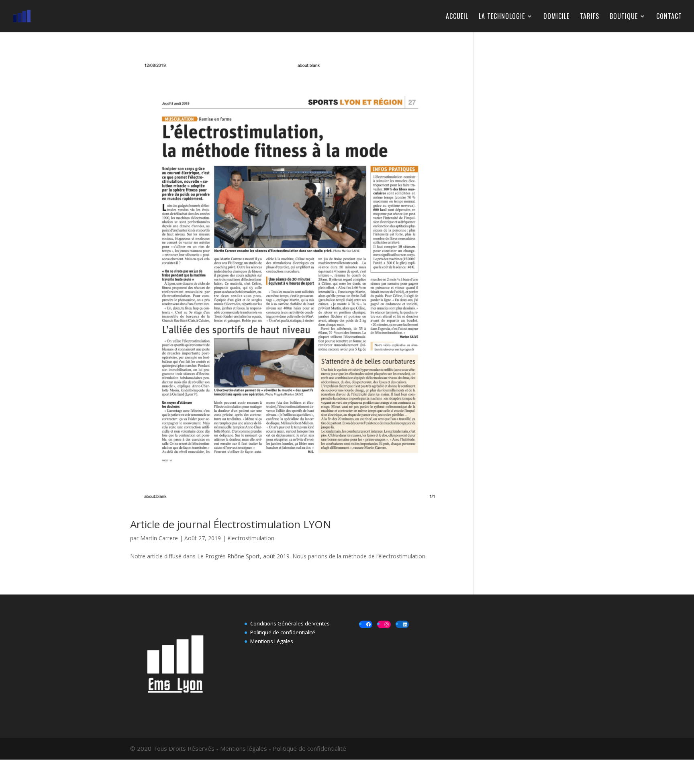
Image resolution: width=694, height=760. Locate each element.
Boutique (624, 17)
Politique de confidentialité (282, 632)
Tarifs (589, 17)
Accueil (457, 17)
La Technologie (502, 17)
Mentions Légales (271, 641)
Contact (669, 17)
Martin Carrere (159, 538)
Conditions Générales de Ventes (290, 623)
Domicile (556, 17)
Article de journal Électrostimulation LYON (230, 524)
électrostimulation (250, 538)
